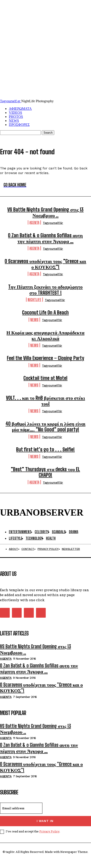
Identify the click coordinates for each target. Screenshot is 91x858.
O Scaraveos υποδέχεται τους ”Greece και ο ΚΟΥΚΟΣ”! (45, 264)
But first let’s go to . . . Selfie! (45, 449)
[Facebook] (5, 613)
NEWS (14, 121)
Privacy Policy (49, 831)
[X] (29, 613)
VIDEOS (15, 113)
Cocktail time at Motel (45, 378)
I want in (45, 821)
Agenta (34, 222)
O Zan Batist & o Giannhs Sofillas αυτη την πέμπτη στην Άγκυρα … (45, 238)
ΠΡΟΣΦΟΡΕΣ (19, 125)
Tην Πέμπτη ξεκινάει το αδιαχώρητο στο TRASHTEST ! (45, 289)
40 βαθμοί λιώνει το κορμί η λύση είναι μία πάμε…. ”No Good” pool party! (45, 426)
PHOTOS (16, 117)
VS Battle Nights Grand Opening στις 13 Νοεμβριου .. (45, 212)
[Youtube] (41, 613)
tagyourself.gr (53, 223)
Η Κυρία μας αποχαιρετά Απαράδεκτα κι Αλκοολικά (45, 335)
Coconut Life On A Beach (45, 312)
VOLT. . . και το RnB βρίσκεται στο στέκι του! (45, 401)
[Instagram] (17, 613)
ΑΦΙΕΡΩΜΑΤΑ (20, 109)
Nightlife (34, 299)
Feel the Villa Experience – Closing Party (45, 358)
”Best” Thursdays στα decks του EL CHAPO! (45, 472)
